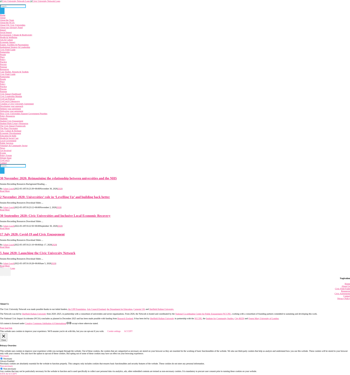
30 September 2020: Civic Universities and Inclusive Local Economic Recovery (55, 215)
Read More (5, 191)
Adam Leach (8, 189)
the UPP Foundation (77, 309)
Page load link (6, 328)
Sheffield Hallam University (34, 314)
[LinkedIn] (5, 272)
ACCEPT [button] (128, 331)
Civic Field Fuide (342, 289)
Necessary (7, 359)
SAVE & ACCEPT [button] (8, 374)
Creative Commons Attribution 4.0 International (45, 323)
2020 (60, 189)
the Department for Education (119, 309)
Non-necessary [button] (6, 366)
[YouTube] (2, 272)
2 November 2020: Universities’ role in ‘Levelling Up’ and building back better (55, 197)
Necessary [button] (4, 356)
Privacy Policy (343, 298)
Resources (345, 291)
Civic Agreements (342, 293)
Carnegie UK (139, 309)
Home (347, 284)
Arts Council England (96, 309)
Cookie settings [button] (114, 331)
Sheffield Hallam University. (161, 309)
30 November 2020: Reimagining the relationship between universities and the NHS (58, 178)
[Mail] (9, 272)
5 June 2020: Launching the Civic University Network (37, 253)
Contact (346, 296)
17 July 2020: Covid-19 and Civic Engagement (32, 234)
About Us (346, 286)
